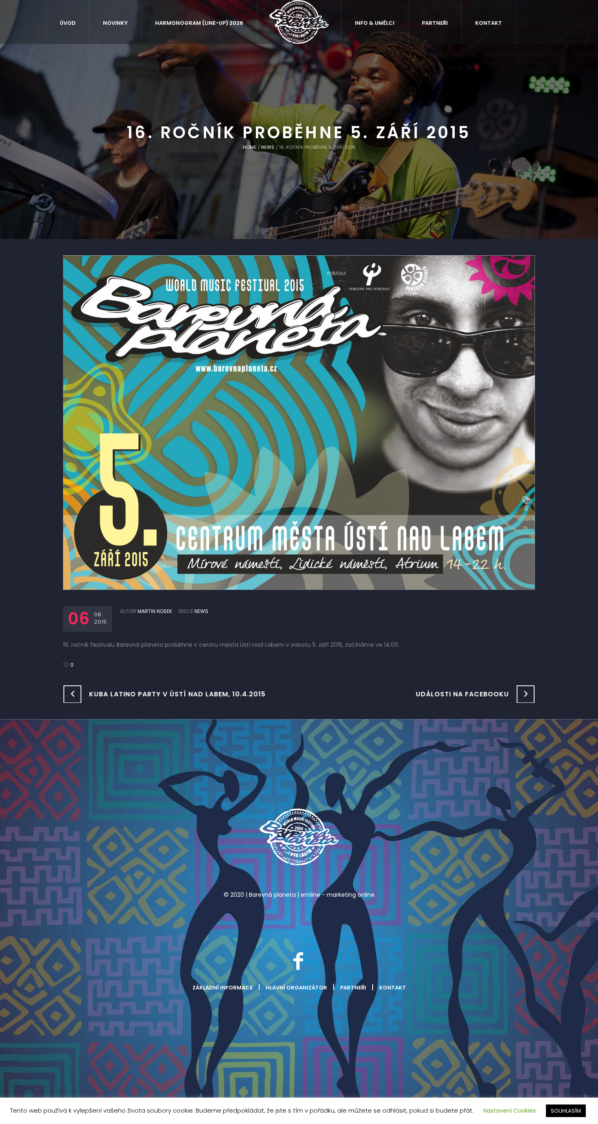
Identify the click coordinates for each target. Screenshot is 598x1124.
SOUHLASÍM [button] (566, 1111)
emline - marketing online (338, 895)
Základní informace (222, 987)
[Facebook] (298, 961)
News (267, 147)
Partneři (353, 987)
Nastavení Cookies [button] (509, 1111)
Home (249, 147)
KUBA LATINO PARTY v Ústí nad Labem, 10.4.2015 (177, 694)
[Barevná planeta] (299, 837)
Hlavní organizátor (296, 987)
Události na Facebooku (462, 694)
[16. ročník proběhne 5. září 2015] (299, 422)
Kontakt (392, 987)
